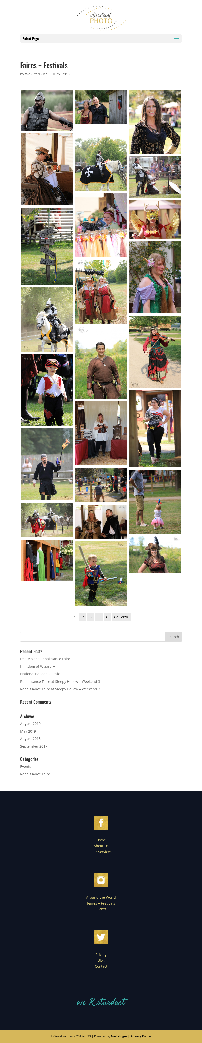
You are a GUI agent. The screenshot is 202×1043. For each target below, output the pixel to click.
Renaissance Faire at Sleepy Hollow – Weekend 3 (60, 681)
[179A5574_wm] (155, 122)
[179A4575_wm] (101, 485)
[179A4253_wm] (47, 169)
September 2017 (33, 746)
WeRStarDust (36, 74)
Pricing (101, 954)
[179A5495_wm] (47, 390)
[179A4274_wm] (47, 560)
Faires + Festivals (101, 903)
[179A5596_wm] (155, 428)
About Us (101, 845)
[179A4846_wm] (155, 502)
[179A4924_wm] (47, 464)
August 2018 (30, 738)
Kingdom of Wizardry (37, 666)
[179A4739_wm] (101, 573)
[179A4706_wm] (47, 246)
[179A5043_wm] (155, 177)
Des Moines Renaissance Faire (45, 658)
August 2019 (30, 723)
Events (25, 766)
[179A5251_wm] (155, 554)
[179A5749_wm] (155, 277)
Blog (101, 960)
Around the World (101, 897)
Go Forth (121, 617)
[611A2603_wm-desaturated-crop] (47, 110)
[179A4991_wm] (47, 520)
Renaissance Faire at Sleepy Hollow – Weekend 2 (60, 689)
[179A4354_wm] (101, 107)
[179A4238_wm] (101, 363)
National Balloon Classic (40, 673)
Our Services (101, 851)
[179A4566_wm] (101, 225)
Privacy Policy (140, 1036)
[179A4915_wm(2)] (101, 158)
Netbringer (119, 1036)
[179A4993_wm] (47, 319)
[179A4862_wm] (101, 433)
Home (101, 840)
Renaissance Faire (35, 774)
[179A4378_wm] (155, 352)
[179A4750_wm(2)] (155, 219)
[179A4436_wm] (101, 292)
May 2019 (28, 731)
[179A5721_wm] (101, 522)
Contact (101, 966)
